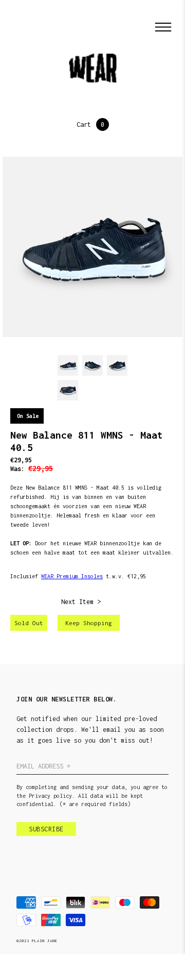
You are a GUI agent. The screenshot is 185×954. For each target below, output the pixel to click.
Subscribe (46, 829)
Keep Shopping (88, 623)
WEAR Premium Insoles (72, 576)
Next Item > (81, 602)
